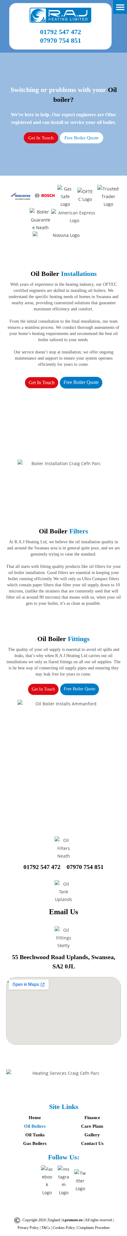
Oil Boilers (35, 1126)
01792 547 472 (60, 32)
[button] (120, 7)
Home (35, 1117)
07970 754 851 (60, 40)
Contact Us (92, 1143)
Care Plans (92, 1126)
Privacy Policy (29, 1228)
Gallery (92, 1134)
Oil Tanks (35, 1134)
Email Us (63, 912)
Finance (92, 1117)
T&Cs (46, 1228)
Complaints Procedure (93, 1228)
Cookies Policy (64, 1228)
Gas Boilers (35, 1143)
